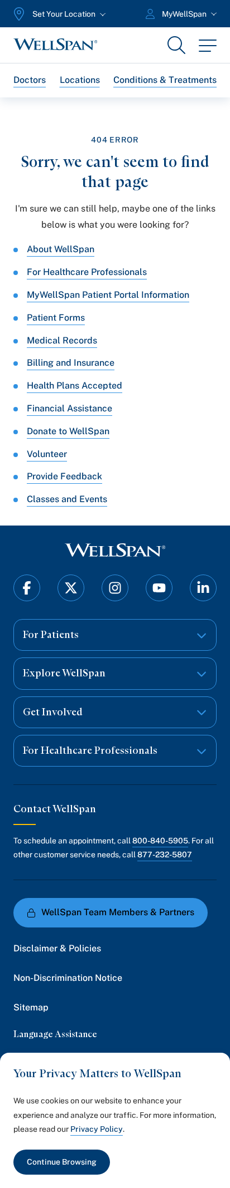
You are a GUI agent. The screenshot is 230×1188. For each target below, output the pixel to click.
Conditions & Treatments (165, 80)
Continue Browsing (62, 1161)
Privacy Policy (96, 1129)
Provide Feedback (64, 476)
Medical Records (62, 340)
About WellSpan (60, 249)
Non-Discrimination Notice (67, 978)
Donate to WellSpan (68, 431)
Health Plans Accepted (74, 385)
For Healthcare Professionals (87, 272)
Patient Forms (56, 317)
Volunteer (47, 454)
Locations (80, 80)
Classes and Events (67, 499)
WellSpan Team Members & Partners (117, 912)
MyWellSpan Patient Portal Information (108, 294)
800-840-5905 (160, 840)
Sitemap (31, 1007)
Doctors (29, 80)
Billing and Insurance (70, 362)
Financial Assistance (69, 408)
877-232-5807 (164, 854)
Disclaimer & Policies (57, 948)
